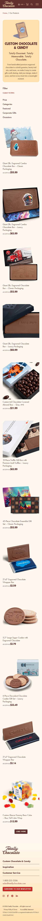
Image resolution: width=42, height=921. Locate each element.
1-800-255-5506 (10, 880)
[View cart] (27, 4)
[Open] (37, 4)
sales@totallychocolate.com (14, 883)
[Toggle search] (32, 4)
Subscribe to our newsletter (17, 889)
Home (6, 13)
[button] (21, 100)
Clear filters (8, 93)
